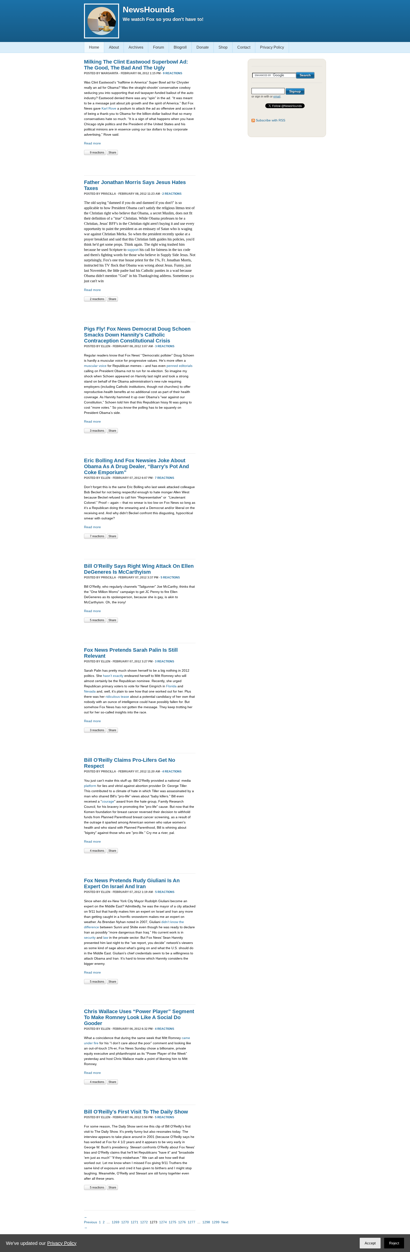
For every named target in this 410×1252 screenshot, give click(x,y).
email (276, 96)
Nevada (90, 691)
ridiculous (113, 696)
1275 (172, 1222)
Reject (394, 1243)
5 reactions (170, 577)
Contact (243, 47)
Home (94, 47)
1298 (206, 1222)
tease (125, 696)
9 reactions (172, 73)
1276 (182, 1222)
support (133, 250)
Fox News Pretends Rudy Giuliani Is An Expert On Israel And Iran (132, 883)
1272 (144, 1222)
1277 (191, 1222)
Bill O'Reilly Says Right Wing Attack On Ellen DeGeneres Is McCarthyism (139, 569)
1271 (134, 1222)
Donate (202, 47)
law (105, 937)
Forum (158, 47)
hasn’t (107, 676)
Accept (370, 1243)
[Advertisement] (139, 164)
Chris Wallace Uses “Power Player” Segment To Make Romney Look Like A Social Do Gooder (139, 1017)
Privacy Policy (272, 47)
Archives (136, 47)
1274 (163, 1222)
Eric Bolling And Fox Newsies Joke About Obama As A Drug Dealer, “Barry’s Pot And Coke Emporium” (136, 466)
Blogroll (180, 47)
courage (108, 801)
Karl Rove (109, 108)
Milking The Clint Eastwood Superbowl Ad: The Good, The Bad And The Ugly (136, 65)
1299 (215, 1222)
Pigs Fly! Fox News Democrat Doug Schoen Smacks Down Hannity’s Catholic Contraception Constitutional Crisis (137, 335)
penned (172, 366)
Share (112, 152)
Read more (92, 143)
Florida (171, 686)
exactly (118, 676)
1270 (125, 1222)
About (114, 47)
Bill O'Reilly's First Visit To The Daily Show (136, 1112)
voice (103, 366)
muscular (91, 366)
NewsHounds (148, 9)
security (90, 937)
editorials (185, 366)
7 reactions (164, 478)
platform (90, 786)
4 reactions (172, 771)
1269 (115, 1222)
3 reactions (164, 346)
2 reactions (172, 193)
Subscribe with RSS (270, 120)
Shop (223, 47)
